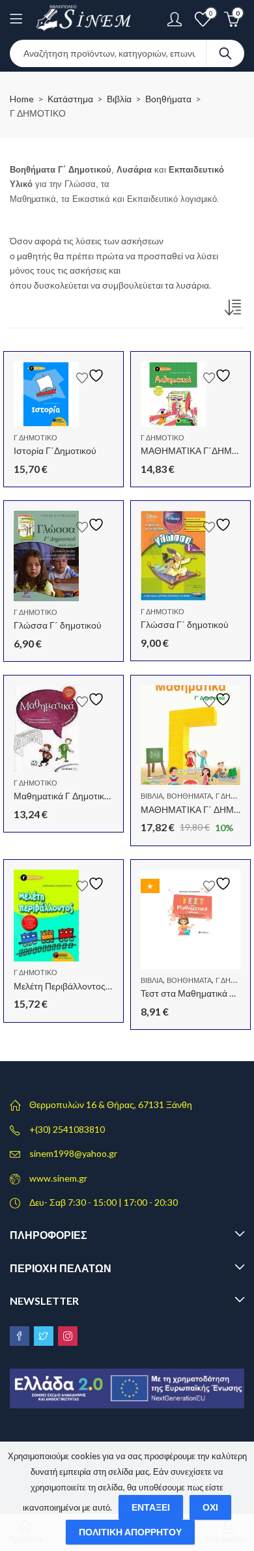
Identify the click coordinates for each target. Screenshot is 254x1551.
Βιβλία (119, 98)
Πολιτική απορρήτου (130, 1531)
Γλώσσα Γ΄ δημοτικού (58, 625)
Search (225, 53)
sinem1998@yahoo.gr (73, 1153)
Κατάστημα (70, 98)
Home (22, 98)
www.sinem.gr (58, 1178)
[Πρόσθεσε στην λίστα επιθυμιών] (91, 376)
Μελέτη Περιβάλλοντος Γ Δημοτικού (85, 985)
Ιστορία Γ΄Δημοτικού (55, 450)
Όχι (210, 1507)
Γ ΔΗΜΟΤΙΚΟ (35, 437)
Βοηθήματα (168, 98)
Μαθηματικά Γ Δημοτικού (64, 795)
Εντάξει (151, 1507)
